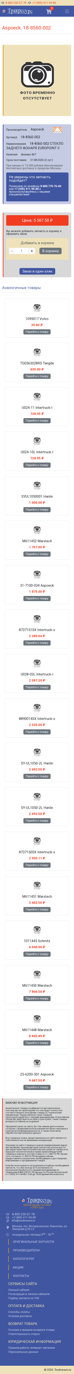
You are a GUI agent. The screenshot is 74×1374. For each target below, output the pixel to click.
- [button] (12, 251)
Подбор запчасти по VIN (23, 1298)
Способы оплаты (19, 1312)
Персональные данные (23, 1352)
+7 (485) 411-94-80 (24, 1217)
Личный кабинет (19, 1290)
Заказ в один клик (37, 271)
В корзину (50, 251)
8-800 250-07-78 (16, 2)
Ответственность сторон (24, 1334)
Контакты (21, 1276)
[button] (49, 11)
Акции (18, 1267)
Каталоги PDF (23, 1259)
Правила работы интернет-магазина (31, 1347)
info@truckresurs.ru (23, 1220)
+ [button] (32, 251)
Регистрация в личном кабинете (29, 1294)
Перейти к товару (37, 331)
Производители (26, 1250)
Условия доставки (20, 1316)
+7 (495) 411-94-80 (44, 2)
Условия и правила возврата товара (31, 1329)
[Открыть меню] (67, 11)
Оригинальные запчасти (33, 1242)
